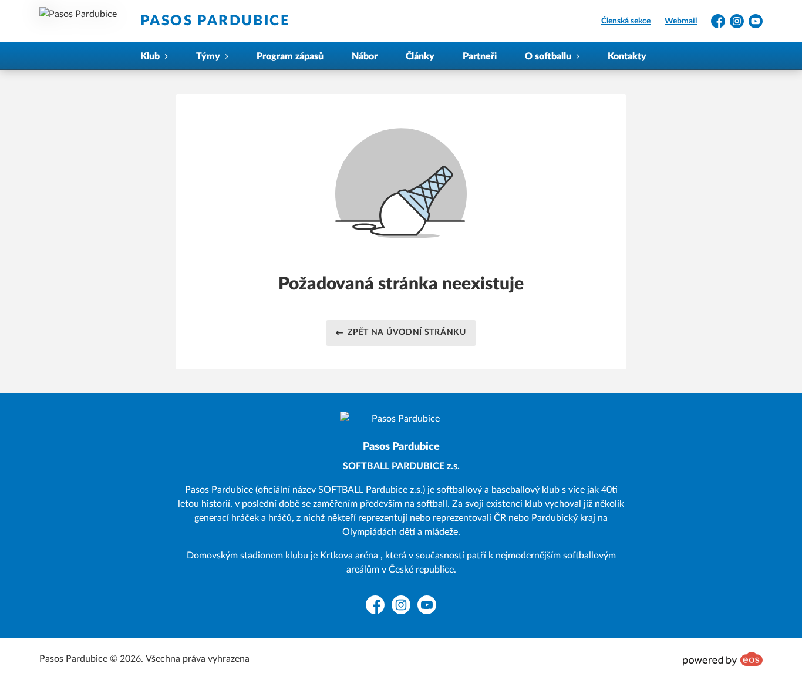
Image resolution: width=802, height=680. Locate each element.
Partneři (480, 56)
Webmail (681, 21)
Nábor (365, 56)
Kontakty (627, 56)
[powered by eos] (723, 659)
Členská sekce (626, 21)
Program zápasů (290, 56)
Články (420, 56)
